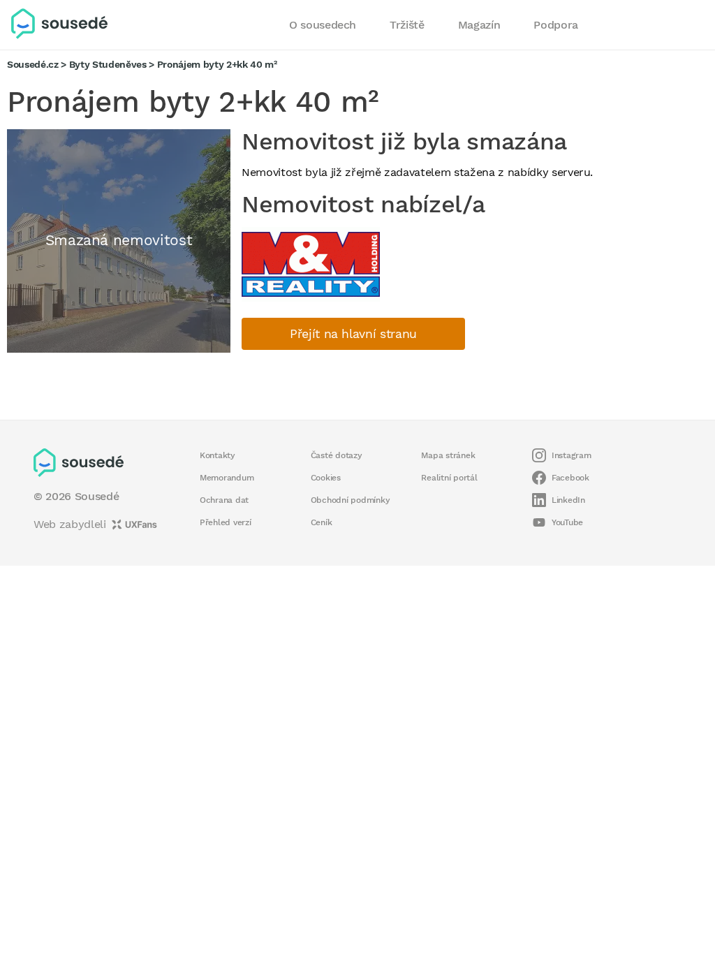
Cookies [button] (326, 478)
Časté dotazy (336, 455)
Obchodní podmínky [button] (350, 500)
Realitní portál (449, 478)
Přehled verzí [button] (225, 522)
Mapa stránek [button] (448, 455)
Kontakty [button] (217, 455)
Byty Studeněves (108, 64)
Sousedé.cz (33, 64)
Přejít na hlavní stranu (353, 334)
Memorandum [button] (226, 478)
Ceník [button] (321, 522)
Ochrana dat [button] (224, 500)
